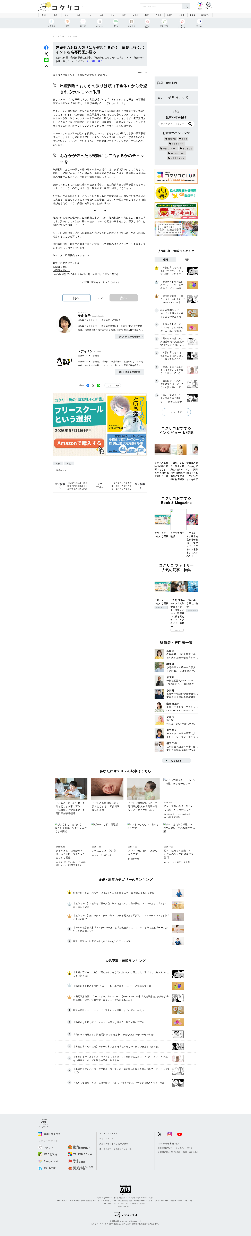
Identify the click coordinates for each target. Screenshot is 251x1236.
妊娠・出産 (72, 36)
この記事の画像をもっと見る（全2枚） (100, 282)
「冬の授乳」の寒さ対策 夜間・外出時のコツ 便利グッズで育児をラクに (122, 485)
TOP (55, 36)
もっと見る (176, 412)
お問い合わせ (163, 1143)
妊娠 (58, 463)
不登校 (185, 138)
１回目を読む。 (61, 266)
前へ (76, 297)
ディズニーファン (107, 1138)
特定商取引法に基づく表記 (169, 1152)
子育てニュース (170, 148)
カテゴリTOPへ (100, 485)
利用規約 (175, 1143)
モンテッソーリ (178, 153)
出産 (69, 463)
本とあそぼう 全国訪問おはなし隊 (115, 1148)
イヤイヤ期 (188, 148)
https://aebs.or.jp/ (125, 1206)
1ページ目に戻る (93, 61)
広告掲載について (165, 1147)
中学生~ (193, 15)
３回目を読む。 (61, 270)
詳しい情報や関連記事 (129, 336)
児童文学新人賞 (178, 158)
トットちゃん (178, 143)
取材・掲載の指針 (190, 1152)
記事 (62, 36)
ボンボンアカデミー (108, 1133)
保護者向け (206, 15)
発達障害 (172, 138)
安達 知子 (102, 75)
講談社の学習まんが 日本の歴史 (113, 1143)
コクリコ (177, 630)
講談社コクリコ (161, 607)
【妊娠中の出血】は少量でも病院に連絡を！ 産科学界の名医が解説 (78, 485)
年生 (124, 15)
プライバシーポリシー (185, 1147)
